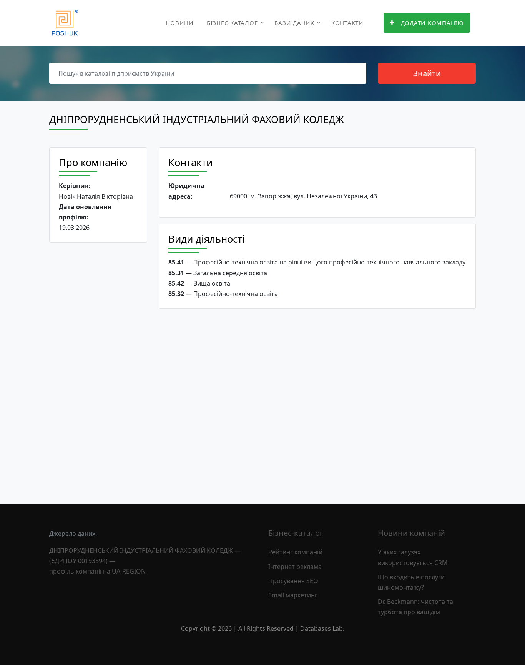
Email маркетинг (292, 595)
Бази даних (294, 23)
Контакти (347, 23)
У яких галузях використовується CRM (413, 557)
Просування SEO (293, 581)
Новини (180, 23)
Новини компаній (411, 533)
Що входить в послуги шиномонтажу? (411, 582)
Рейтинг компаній (295, 552)
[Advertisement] (98, 367)
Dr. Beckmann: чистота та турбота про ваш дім (415, 606)
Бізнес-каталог (232, 23)
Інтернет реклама (295, 566)
